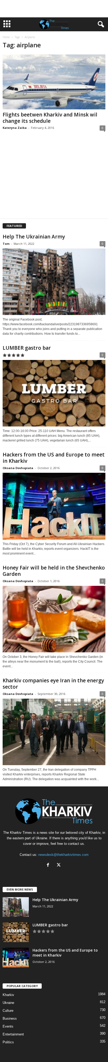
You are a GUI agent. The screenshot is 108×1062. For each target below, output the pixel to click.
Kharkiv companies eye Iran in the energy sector (53, 683)
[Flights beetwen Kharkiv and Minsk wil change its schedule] (54, 81)
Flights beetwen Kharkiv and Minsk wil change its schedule (50, 117)
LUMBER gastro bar (27, 347)
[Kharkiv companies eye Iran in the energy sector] (54, 732)
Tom (6, 244)
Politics (8, 1042)
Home (6, 37)
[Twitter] (59, 865)
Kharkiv (8, 995)
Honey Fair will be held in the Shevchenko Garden (54, 570)
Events (8, 1026)
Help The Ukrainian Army (34, 236)
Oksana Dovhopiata (18, 468)
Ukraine (8, 1003)
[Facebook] (49, 865)
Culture (8, 1011)
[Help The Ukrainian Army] (54, 281)
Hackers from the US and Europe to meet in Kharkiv (54, 457)
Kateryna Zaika (15, 128)
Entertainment (13, 1034)
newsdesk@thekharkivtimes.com (63, 855)
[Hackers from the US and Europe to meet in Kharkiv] (54, 506)
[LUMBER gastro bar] (54, 393)
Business (10, 1018)
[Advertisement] (54, 8)
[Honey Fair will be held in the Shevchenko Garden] (54, 619)
